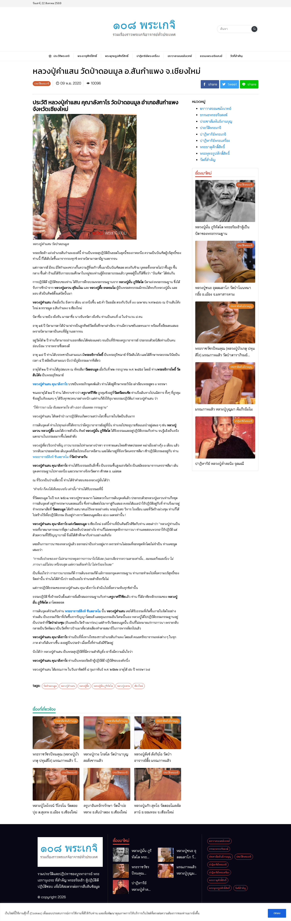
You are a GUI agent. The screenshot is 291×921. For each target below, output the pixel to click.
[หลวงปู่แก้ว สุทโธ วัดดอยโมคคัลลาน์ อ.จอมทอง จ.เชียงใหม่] (157, 784)
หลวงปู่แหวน (123, 685)
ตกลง (277, 913)
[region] (145, 912)
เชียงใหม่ (138, 685)
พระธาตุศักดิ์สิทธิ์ (212, 147)
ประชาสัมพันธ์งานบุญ (216, 121)
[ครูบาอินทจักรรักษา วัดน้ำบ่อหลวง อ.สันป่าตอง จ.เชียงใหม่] (107, 784)
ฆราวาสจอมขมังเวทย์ (215, 108)
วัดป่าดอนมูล (50, 685)
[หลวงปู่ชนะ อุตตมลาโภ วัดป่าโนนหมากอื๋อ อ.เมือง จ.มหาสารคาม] (225, 262)
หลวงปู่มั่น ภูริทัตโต (103, 685)
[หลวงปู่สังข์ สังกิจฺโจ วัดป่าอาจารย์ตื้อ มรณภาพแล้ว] (157, 732)
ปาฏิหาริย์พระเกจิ (213, 134)
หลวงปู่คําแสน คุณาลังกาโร (50, 384)
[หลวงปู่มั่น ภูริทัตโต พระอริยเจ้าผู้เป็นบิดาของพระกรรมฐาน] (225, 201)
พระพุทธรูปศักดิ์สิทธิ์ (215, 153)
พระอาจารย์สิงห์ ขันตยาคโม (50, 457)
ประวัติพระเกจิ (210, 127)
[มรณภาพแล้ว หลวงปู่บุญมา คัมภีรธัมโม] (225, 383)
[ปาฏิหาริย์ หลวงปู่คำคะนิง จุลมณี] (225, 437)
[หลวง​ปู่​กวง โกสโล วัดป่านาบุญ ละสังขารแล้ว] (107, 732)
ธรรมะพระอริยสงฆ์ (213, 115)
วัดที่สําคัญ (207, 159)
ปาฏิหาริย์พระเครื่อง (215, 140)
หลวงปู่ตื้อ (84, 685)
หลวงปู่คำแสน (68, 685)
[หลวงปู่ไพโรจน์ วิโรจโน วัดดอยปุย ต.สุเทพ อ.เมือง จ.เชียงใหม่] (56, 784)
